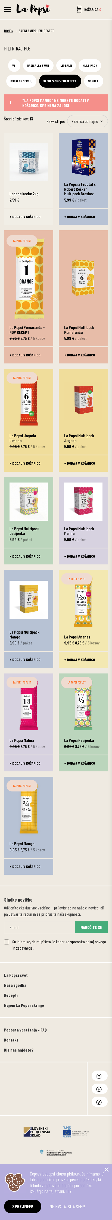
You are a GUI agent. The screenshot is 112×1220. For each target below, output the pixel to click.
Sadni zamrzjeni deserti (60, 81)
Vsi (14, 65)
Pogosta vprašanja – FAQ (25, 1029)
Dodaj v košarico (26, 216)
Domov (8, 30)
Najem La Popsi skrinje (24, 1005)
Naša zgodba (15, 985)
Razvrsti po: (56, 121)
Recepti (11, 995)
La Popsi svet (16, 975)
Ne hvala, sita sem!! (67, 1206)
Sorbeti (93, 81)
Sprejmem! (22, 1206)
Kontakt (11, 1039)
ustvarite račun (20, 913)
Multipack (90, 65)
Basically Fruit (38, 65)
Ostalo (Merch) (21, 81)
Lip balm (66, 65)
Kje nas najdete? (18, 1049)
